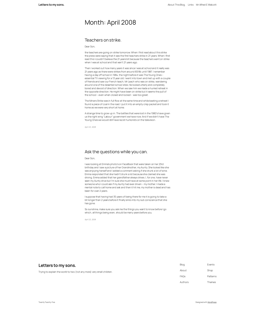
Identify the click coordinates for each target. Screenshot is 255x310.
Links (191, 4)
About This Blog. (176, 4)
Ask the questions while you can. (116, 151)
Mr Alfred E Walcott (206, 4)
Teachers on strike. (103, 40)
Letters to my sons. (51, 5)
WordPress (212, 302)
